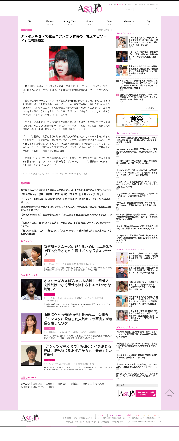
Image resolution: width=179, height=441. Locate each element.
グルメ (146, 415)
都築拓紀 (99, 383)
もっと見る (149, 108)
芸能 (49, 328)
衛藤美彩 (74, 383)
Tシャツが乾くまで (56, 364)
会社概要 (68, 418)
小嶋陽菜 (91, 332)
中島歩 (92, 364)
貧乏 (85, 174)
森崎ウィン (38, 387)
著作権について (138, 418)
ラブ (137, 415)
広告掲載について (153, 418)
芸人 (80, 174)
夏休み (51, 264)
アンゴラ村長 (31, 174)
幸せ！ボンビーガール (68, 174)
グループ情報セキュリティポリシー (87, 418)
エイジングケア (116, 415)
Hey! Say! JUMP (64, 332)
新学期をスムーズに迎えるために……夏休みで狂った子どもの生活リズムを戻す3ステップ (78, 251)
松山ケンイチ (70, 364)
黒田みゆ (25, 383)
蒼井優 (80, 364)
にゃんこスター (52, 174)
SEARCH (129, 9)
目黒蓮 (51, 387)
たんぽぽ (41, 174)
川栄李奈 (52, 332)
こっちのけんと (50, 301)
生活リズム (67, 264)
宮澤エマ (25, 387)
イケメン (49, 294)
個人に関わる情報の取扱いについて (116, 418)
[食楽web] (137, 126)
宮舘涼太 (37, 383)
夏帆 (86, 364)
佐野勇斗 (50, 383)
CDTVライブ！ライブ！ (85, 298)
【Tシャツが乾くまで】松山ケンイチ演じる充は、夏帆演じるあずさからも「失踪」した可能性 (78, 350)
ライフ (49, 260)
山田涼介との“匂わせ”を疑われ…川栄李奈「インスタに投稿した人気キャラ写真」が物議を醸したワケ (78, 319)
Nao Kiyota (89, 264)
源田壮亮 (62, 383)
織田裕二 (87, 383)
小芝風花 (99, 298)
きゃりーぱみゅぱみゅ (66, 298)
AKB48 (83, 332)
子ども (58, 264)
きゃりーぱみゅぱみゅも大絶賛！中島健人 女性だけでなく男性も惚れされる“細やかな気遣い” (77, 285)
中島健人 (52, 298)
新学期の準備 (78, 264)
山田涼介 (75, 332)
